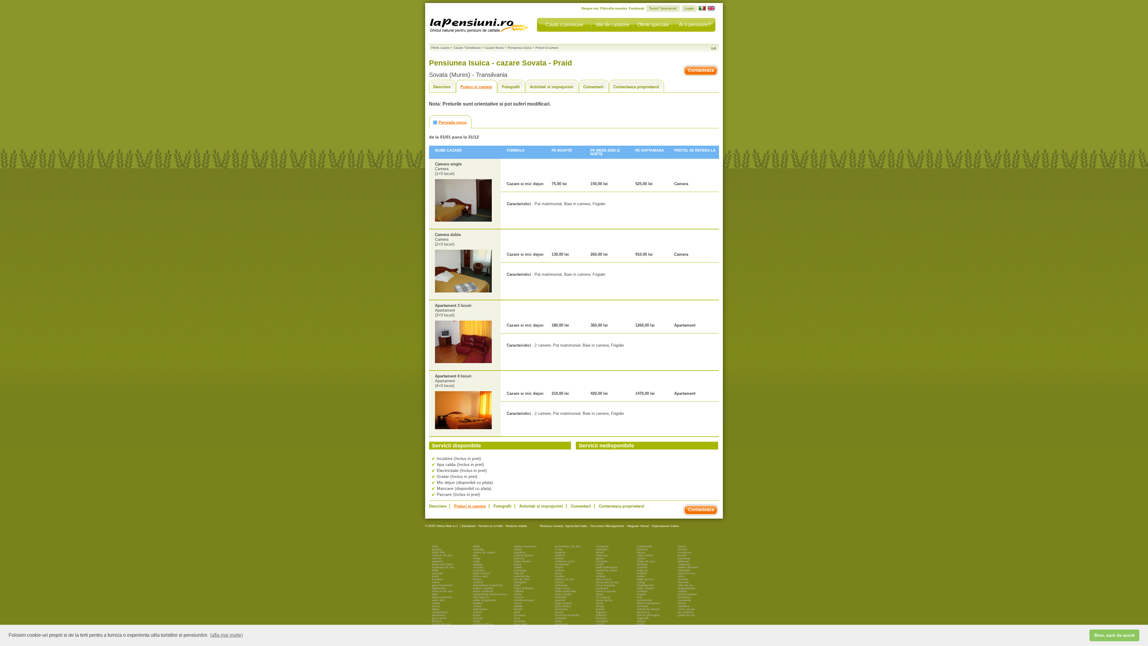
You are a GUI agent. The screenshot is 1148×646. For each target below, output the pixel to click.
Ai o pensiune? (695, 24)
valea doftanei (524, 588)
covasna (479, 570)
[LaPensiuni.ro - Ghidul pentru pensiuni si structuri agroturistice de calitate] (479, 23)
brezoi (682, 546)
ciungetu (602, 561)
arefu (558, 621)
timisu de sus (646, 561)
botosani (520, 615)
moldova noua (565, 561)
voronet (478, 567)
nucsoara (602, 546)
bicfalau (642, 564)
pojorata (601, 549)
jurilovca (601, 615)
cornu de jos (686, 609)
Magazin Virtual (638, 526)
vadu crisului (645, 588)
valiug (641, 582)
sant (517, 612)
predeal (437, 579)
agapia (478, 564)
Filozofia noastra (613, 8)
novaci (559, 582)
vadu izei (438, 600)
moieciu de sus (442, 591)
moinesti (560, 597)
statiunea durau (607, 570)
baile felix (438, 552)
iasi (475, 555)
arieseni (437, 561)
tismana (601, 618)
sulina (518, 594)
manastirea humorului (488, 585)
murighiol (520, 582)
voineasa (561, 585)
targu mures (522, 561)
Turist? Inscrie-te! (663, 8)
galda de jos (686, 615)
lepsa (517, 564)
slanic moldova (483, 591)
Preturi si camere (476, 87)
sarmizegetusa (483, 624)
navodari (602, 621)
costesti (642, 567)
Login (689, 8)
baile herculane (442, 564)
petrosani (438, 615)
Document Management (607, 526)
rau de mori (521, 579)
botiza (477, 579)
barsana (642, 549)
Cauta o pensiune (564, 24)
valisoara (684, 564)
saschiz (560, 600)
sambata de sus (443, 567)
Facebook (636, 8)
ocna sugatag (605, 585)
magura (560, 552)
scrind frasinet (687, 594)
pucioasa (684, 558)
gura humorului (442, 585)
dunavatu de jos (607, 582)
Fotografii (511, 87)
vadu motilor (563, 594)
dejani (559, 567)
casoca (560, 570)
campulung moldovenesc (490, 594)
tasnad (478, 618)
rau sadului (685, 612)
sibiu (435, 594)
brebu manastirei (648, 603)
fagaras (601, 612)
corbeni (478, 582)
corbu (600, 564)
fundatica (684, 597)
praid (435, 576)
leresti (518, 609)
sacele (682, 555)
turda (599, 603)
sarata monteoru (525, 546)
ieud (517, 618)
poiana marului (483, 588)
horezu (518, 597)
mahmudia (480, 609)
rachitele (561, 618)
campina (683, 606)
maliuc (641, 576)
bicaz (558, 573)
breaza (437, 621)
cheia (476, 558)
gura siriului (562, 606)
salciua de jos (564, 579)
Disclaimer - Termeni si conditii (482, 526)
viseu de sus (686, 573)
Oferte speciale (653, 24)
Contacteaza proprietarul (636, 87)
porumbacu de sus (568, 546)
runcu (518, 603)
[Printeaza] (713, 47)
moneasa (561, 609)
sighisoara (439, 588)
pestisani (602, 588)
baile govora (645, 579)
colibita (518, 591)
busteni (478, 603)
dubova (519, 558)
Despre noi (590, 8)
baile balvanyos (606, 567)
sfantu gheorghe (648, 615)
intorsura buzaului (567, 615)
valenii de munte (648, 609)
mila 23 (519, 573)
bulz (639, 597)
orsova (477, 612)
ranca (436, 606)
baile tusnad (481, 573)
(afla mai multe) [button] (226, 635)
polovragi (520, 570)
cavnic (600, 624)
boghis (641, 594)
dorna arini (480, 576)
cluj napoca (481, 597)
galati (599, 558)
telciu (681, 576)
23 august (603, 597)
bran (435, 546)
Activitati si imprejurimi (551, 87)
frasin (476, 621)
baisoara (602, 555)
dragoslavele (686, 588)
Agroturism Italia (576, 526)
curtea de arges (484, 552)
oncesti (683, 579)
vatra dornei (645, 555)
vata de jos (685, 585)
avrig (476, 561)
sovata (436, 549)
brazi (517, 585)
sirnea (641, 621)
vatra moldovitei (565, 591)
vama (435, 582)
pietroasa (561, 624)
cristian (682, 591)
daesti (600, 609)
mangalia (684, 570)
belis (435, 570)
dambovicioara (524, 600)
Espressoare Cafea (665, 526)
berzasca (643, 612)
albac (435, 609)
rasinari (560, 555)
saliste (518, 567)
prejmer (642, 573)
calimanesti (644, 546)
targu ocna (562, 588)
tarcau (559, 612)
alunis (682, 603)
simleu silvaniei (688, 567)
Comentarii (593, 87)
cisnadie (642, 606)
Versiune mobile (515, 526)
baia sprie (520, 624)
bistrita (518, 606)
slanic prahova (442, 597)
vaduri (641, 558)
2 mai (558, 549)
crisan (436, 603)
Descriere (442, 87)
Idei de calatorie (613, 24)
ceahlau (642, 591)
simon (600, 552)
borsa (477, 615)
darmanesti (644, 600)
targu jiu (642, 570)
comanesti (562, 564)
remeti (477, 606)
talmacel (683, 561)
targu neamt (563, 603)
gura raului (439, 618)
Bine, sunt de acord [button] (1114, 635)
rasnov (436, 558)
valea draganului (484, 600)
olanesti (683, 582)
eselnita (478, 549)
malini (641, 624)
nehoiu (682, 549)
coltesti (600, 576)
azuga (600, 606)
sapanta (519, 552)
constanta (684, 552)
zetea (600, 594)
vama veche (604, 600)
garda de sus (441, 624)
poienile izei (522, 576)
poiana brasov (524, 555)
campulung (439, 612)
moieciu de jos (442, 555)
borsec (559, 558)
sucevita (519, 621)
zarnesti (437, 573)
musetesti (684, 600)
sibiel (476, 546)
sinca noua (603, 579)
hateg (518, 549)
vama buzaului (606, 591)
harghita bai (645, 585)
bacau (641, 552)
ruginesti (642, 618)
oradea (560, 576)
